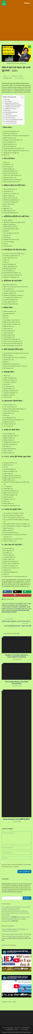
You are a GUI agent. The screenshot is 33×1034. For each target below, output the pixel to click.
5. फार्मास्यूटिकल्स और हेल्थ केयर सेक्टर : (12, 106)
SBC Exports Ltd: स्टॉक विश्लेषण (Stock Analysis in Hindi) (16, 917)
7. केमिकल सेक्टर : (7, 110)
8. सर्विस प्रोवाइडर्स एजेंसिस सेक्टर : (11, 112)
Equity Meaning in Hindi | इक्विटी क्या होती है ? (16, 819)
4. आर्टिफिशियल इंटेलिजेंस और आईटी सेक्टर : (13, 105)
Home (3, 1027)
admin (6, 76)
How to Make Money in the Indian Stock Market (16, 682)
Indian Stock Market (12, 607)
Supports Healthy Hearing (9, 929)
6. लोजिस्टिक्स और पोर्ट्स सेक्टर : (10, 108)
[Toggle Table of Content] (21, 97)
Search (27, 898)
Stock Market (10, 1027)
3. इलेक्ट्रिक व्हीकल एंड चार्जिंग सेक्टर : (11, 103)
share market (22, 607)
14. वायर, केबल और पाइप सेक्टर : (10, 123)
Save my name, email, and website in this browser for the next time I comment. (16, 865)
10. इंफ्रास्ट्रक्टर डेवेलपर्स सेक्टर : (11, 116)
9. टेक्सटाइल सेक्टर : (8, 114)
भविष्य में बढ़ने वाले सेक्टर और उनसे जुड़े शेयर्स (9, 612)
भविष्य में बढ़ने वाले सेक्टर (25, 610)
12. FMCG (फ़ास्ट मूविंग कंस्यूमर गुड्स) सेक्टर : (13, 119)
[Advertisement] (16, 23)
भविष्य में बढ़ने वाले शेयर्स (17, 610)
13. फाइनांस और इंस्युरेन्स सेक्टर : (10, 121)
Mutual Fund (17, 1027)
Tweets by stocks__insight (9, 1001)
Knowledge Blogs (9, 1029)
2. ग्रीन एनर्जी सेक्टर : (8, 101)
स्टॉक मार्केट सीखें (7, 78)
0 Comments (19, 78)
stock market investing (20, 608)
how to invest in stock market (14, 603)
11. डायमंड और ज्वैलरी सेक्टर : (9, 117)
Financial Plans (26, 1027)
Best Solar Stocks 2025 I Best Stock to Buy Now (15, 911)
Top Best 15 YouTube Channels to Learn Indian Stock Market (16, 656)
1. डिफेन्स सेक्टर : (6, 99)
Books (16, 1029)
